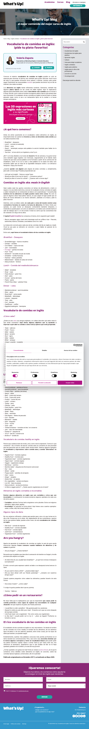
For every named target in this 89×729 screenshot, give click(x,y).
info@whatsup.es (81, 709)
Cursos (60, 2)
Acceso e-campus (79, 2)
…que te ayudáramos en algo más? (44, 712)
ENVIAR (44, 697)
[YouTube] (79, 716)
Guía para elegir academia (73, 62)
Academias (49, 2)
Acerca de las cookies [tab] (70, 350)
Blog (68, 2)
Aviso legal (6, 723)
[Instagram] (81, 716)
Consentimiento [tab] (18, 350)
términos (13, 691)
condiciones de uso (24, 691)
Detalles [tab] (44, 350)
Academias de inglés (71, 51)
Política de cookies (15, 723)
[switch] (34, 375)
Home (5, 38)
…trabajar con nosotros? (41, 710)
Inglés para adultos (71, 67)
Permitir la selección (44, 382)
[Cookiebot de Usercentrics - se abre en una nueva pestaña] (74, 345)
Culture (67, 60)
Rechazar (19, 382)
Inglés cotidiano (15, 38)
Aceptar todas (70, 382)
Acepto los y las (17, 691)
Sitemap (24, 723)
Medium (49, 67)
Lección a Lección (70, 73)
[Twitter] (76, 716)
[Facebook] (73, 716)
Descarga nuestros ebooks (71, 80)
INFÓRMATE (77, 6)
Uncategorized (69, 76)
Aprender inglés (70, 57)
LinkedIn (37, 67)
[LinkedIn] (84, 716)
